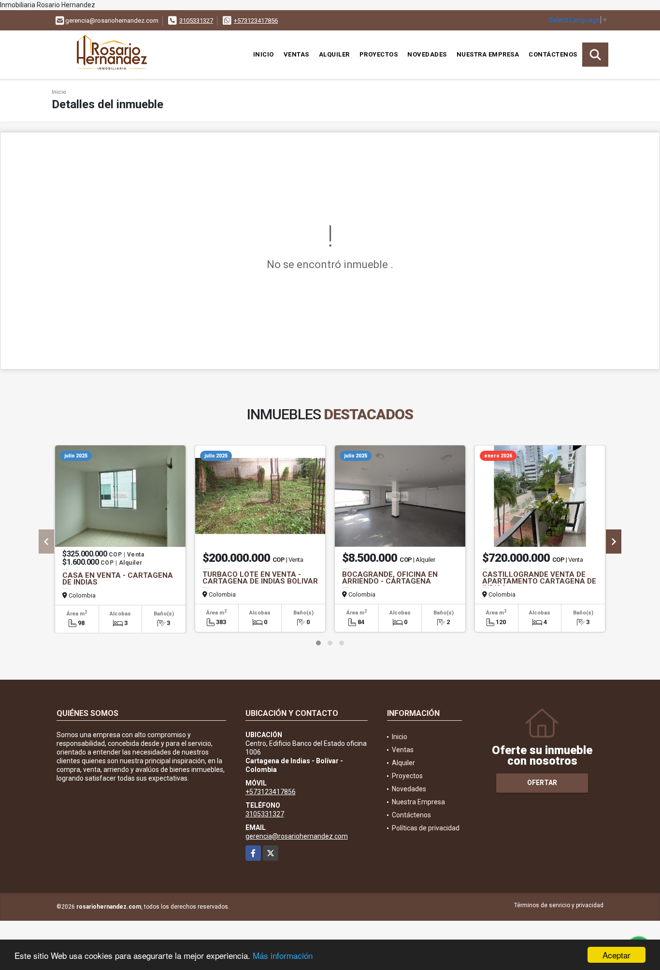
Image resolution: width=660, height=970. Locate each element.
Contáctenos (553, 54)
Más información (283, 955)
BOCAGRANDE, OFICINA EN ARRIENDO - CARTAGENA (390, 577)
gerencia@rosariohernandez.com (296, 836)
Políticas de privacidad (425, 828)
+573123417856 (256, 20)
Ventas (296, 54)
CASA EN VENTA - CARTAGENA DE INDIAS (117, 578)
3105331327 (196, 20)
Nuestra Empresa (488, 54)
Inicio (263, 54)
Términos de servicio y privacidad (558, 905)
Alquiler (334, 54)
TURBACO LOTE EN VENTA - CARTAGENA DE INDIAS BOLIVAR (260, 577)
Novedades (427, 54)
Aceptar (617, 955)
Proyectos (378, 54)
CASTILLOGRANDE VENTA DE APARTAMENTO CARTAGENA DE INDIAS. (539, 581)
